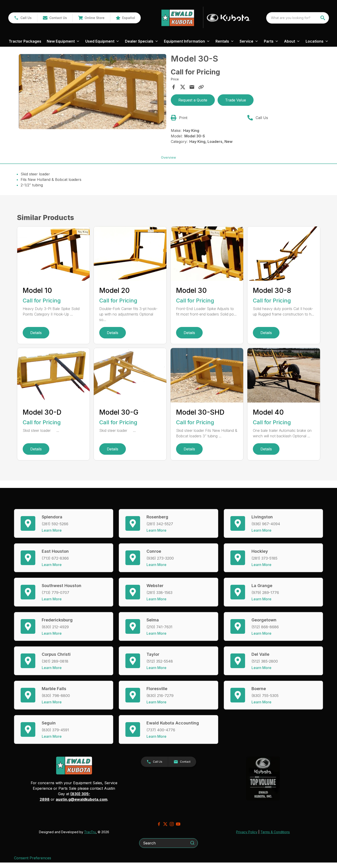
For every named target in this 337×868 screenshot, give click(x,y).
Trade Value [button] (235, 100)
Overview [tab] (168, 157)
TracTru (90, 832)
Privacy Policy (246, 832)
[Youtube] (178, 824)
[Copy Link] (201, 87)
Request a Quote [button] (192, 100)
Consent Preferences (32, 858)
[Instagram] (171, 824)
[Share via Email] (192, 87)
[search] (323, 18)
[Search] (192, 843)
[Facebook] (159, 824)
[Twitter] (165, 824)
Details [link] (36, 332)
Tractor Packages (25, 41)
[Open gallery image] (92, 91)
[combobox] (297, 17)
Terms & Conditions (275, 832)
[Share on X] (182, 87)
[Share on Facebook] (173, 87)
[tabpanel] (92, 92)
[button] (22, 18)
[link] (91, 18)
